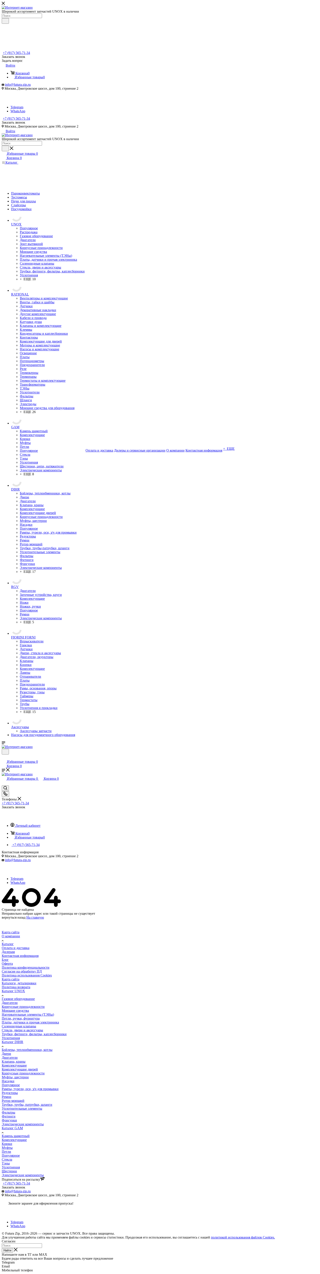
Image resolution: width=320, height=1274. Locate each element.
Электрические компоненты (23, 1124)
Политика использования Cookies (27, 975)
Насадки (8, 1081)
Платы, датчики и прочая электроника (30, 1022)
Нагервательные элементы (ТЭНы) (28, 1014)
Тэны (6, 1163)
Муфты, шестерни (15, 1077)
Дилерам (8, 952)
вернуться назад (13, 917)
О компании (11, 936)
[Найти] (5, 21)
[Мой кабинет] (4, 757)
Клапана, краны (13, 1061)
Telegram (16, 107)
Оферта (7, 963)
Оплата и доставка (15, 948)
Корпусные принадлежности (23, 1006)
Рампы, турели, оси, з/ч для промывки (30, 1089)
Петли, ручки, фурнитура (21, 1018)
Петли (6, 1151)
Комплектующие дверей (20, 1069)
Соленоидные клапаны (19, 1026)
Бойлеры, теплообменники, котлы (27, 1050)
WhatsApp (17, 111)
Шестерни (9, 1171)
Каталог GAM (12, 1128)
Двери (6, 1054)
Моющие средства (15, 1010)
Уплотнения (11, 1038)
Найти (7, 1250)
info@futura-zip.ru (18, 84)
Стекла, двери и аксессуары (22, 1030)
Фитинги (8, 1116)
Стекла (7, 1159)
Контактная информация (20, 956)
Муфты (7, 1148)
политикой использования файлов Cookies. (243, 1237)
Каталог (8, 944)
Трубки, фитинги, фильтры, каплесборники (34, 1034)
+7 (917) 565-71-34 (16, 53)
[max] (16, 103)
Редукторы (10, 1093)
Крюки (7, 1144)
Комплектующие (14, 1065)
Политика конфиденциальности (25, 967)
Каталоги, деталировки (19, 983)
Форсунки (9, 1120)
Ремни (6, 1097)
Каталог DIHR (12, 1042)
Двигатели (10, 1003)
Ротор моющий (13, 1101)
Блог (5, 959)
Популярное (11, 1085)
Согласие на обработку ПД (22, 971)
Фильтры (8, 1112)
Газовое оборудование (18, 999)
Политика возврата (16, 987)
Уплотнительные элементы (22, 1108)
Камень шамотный (16, 1136)
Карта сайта (10, 932)
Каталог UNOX (13, 991)
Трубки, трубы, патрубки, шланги (27, 1104)
